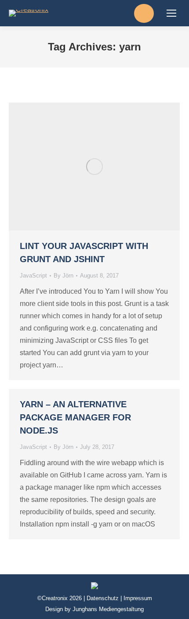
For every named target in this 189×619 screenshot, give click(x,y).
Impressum (138, 598)
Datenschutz (103, 598)
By (63, 275)
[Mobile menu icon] (171, 13)
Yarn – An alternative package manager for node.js (75, 417)
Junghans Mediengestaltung (108, 609)
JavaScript (33, 275)
